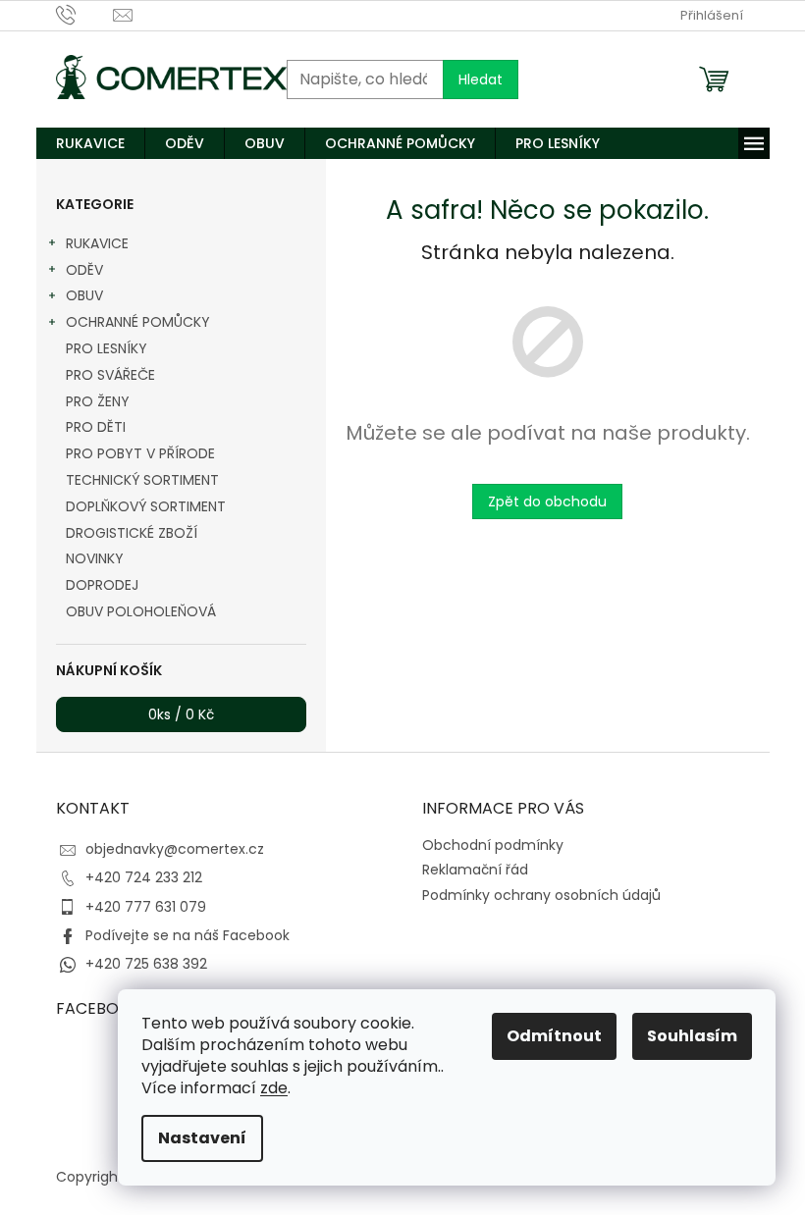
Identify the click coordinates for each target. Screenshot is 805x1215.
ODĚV (84, 270)
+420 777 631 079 (145, 907)
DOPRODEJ (102, 585)
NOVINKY (95, 558)
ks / (181, 714)
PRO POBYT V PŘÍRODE (140, 453)
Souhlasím (692, 1036)
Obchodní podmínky (493, 845)
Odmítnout (554, 1036)
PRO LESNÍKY (106, 348)
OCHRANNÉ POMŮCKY (138, 322)
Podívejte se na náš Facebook (187, 935)
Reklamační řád (475, 869)
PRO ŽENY (98, 401)
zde (274, 1088)
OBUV (84, 295)
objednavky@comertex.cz (174, 849)
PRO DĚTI (96, 427)
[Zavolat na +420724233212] (85, 14)
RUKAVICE (97, 243)
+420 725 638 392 (146, 964)
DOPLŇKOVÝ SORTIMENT (146, 506)
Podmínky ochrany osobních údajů (541, 895)
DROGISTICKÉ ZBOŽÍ (131, 533)
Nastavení (202, 1138)
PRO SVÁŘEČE (110, 375)
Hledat (480, 79)
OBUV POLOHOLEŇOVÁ (141, 611)
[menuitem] (90, 143)
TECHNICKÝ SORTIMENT (142, 480)
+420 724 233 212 (143, 877)
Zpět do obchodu (547, 501)
